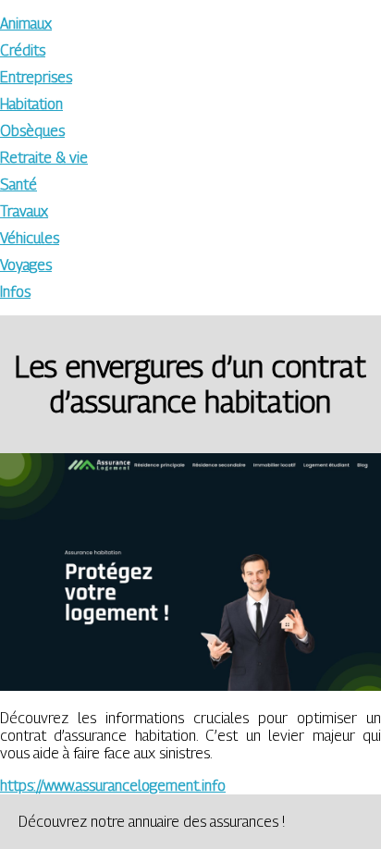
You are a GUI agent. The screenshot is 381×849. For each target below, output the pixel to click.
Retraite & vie (44, 157)
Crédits (22, 50)
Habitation (31, 104)
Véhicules (29, 238)
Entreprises (36, 77)
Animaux (26, 23)
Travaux (24, 211)
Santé (18, 184)
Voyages (26, 265)
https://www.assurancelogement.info (113, 785)
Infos (15, 292)
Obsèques (32, 131)
